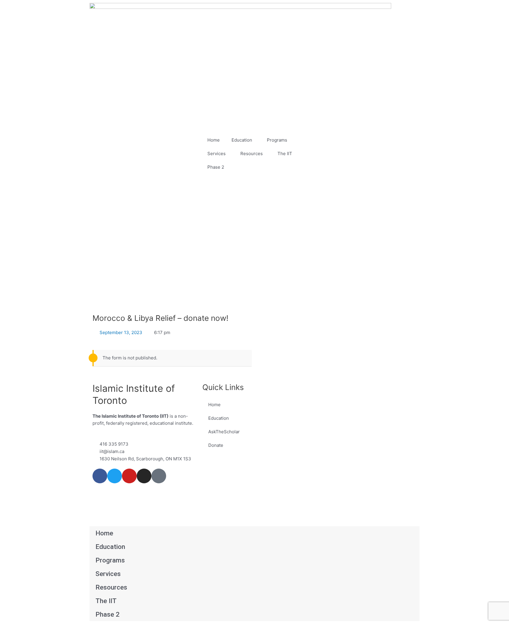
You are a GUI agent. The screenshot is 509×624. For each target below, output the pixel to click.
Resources (251, 153)
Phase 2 (215, 167)
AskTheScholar (224, 431)
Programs (277, 140)
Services (216, 153)
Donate (215, 445)
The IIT (284, 153)
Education (242, 140)
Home (213, 140)
